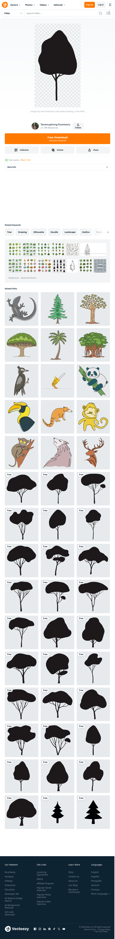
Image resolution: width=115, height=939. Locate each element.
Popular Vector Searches (43, 891)
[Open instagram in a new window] (40, 929)
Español (93, 876)
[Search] (100, 13)
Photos (28, 4)
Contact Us (72, 876)
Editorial (58, 4)
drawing (22, 232)
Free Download (57, 139)
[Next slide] (103, 232)
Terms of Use (87, 929)
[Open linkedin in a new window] (44, 929)
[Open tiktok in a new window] (54, 929)
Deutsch (93, 885)
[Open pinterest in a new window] (49, 929)
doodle (54, 232)
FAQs (69, 872)
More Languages (97, 894)
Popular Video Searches (43, 905)
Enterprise (10, 885)
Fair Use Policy (99, 931)
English (92, 872)
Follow (78, 127)
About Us (71, 880)
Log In (101, 4)
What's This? (25, 160)
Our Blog (71, 885)
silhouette (38, 232)
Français (93, 889)
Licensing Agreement (41, 873)
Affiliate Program (40, 884)
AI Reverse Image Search (12, 899)
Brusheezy (10, 872)
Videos (43, 4)
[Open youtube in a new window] (64, 929)
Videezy (8, 880)
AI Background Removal (12, 906)
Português (94, 880)
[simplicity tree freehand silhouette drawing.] (21, 488)
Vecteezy (9, 876)
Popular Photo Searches (43, 898)
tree (9, 232)
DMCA (39, 879)
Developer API (12, 893)
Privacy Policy (102, 929)
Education (10, 889)
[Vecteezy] (5, 5)
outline (86, 232)
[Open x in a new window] (59, 929)
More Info (11, 167)
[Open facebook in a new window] (35, 929)
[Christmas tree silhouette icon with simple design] (57, 812)
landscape (70, 232)
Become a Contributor (73, 890)
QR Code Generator (10, 913)
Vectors (14, 4)
